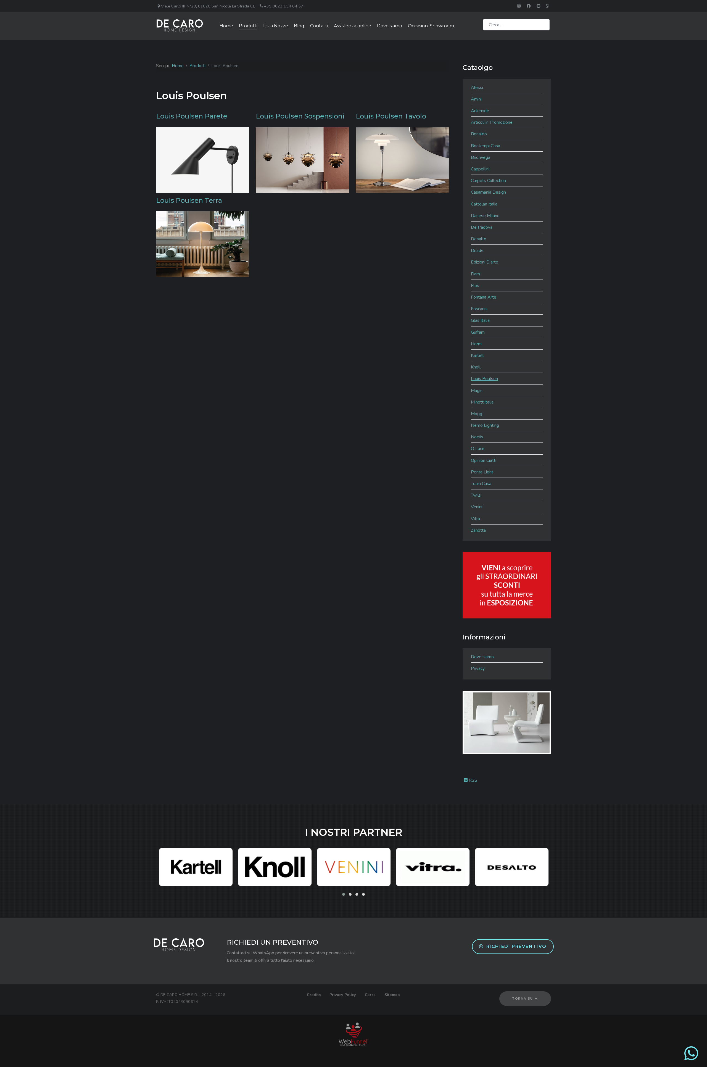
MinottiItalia (482, 402)
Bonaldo (479, 134)
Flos (475, 286)
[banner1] (507, 585)
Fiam (475, 274)
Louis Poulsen (484, 379)
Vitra (475, 519)
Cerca (370, 994)
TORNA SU (523, 998)
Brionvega (480, 157)
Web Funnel (353, 1034)
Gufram (478, 332)
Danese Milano (485, 216)
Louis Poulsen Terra (189, 200)
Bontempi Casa (485, 146)
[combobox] (516, 24)
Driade (477, 250)
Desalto (478, 239)
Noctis (477, 437)
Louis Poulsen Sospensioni (300, 116)
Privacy (478, 668)
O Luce (477, 449)
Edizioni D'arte (484, 262)
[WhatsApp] (691, 1057)
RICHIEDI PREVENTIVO (516, 946)
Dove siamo (482, 657)
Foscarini (479, 309)
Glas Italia (480, 320)
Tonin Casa (481, 484)
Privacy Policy (342, 994)
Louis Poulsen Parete (191, 116)
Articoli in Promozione (492, 122)
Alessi (477, 88)
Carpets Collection (488, 181)
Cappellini (480, 169)
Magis (476, 391)
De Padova (481, 227)
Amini (476, 99)
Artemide (480, 111)
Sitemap (392, 994)
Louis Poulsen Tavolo (391, 116)
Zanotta (478, 530)
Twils (476, 495)
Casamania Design (488, 192)
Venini (476, 507)
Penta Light (482, 472)
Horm (476, 344)
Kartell (477, 355)
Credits (314, 994)
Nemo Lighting (485, 425)
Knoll (476, 367)
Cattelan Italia (484, 204)
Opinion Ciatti (483, 460)
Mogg (476, 414)
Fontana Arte (483, 297)
